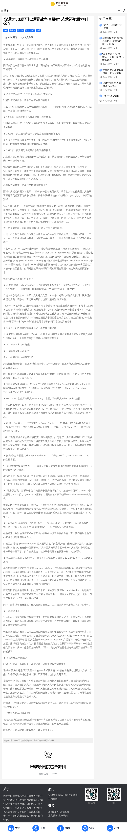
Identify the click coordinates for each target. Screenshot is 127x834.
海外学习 (73, 795)
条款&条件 (53, 812)
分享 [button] (54, 774)
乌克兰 (13, 30)
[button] (119, 10)
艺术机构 (53, 799)
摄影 (33, 30)
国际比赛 (63, 795)
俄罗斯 (20, 30)
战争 (27, 30)
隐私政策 (64, 812)
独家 (6, 30)
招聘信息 (53, 795)
